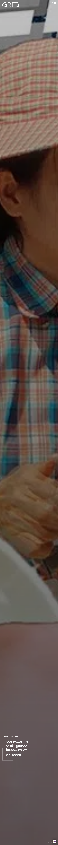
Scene (48, 3)
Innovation (27, 3)
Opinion (43, 3)
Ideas (38, 3)
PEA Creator (15, 736)
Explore (33, 3)
